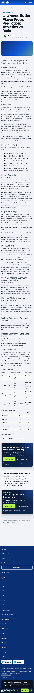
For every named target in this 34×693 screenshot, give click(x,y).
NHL (2, 595)
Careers (3, 647)
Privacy (3, 651)
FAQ (2, 633)
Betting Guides (5, 619)
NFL (2, 581)
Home (4, 8)
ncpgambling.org (6, 674)
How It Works (5, 628)
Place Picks (4, 558)
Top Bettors (4, 563)
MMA (2, 605)
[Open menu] (3, 2)
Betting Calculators (7, 614)
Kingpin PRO (17, 567)
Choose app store (22, 459)
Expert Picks (5, 553)
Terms (3, 656)
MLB (2, 591)
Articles (11, 8)
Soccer (3, 600)
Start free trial (9, 459)
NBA (2, 586)
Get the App (5, 572)
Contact (3, 642)
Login (30, 2)
